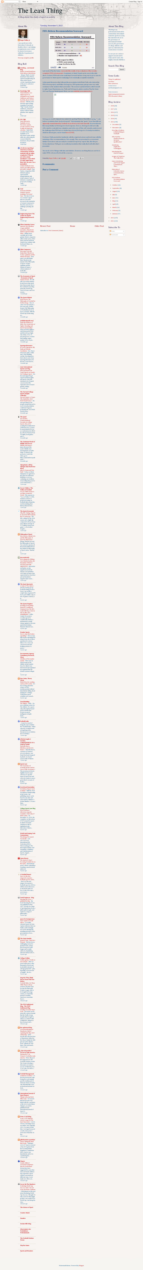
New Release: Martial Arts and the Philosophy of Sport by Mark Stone (27, 537)
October (115, 185)
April (114, 204)
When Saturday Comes (27, 224)
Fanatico (23, 1218)
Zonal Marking (24, 701)
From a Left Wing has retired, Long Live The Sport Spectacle (26, 1120)
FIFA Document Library (115, 96)
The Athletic (23, 703)
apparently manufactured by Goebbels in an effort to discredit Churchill (66, 123)
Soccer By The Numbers (27, 1184)
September (116, 188)
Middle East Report (26, 445)
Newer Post (45, 226)
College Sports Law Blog (27, 808)
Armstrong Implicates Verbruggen (116, 146)
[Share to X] (78, 158)
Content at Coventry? (26, 1075)
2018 (112, 106)
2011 (112, 221)
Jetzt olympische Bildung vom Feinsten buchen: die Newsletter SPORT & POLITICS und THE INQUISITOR (27, 563)
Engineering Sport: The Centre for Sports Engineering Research (27, 215)
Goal (21, 189)
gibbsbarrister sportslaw (27, 1139)
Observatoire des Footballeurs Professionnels (25, 1231)
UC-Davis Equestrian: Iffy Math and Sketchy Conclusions (27, 349)
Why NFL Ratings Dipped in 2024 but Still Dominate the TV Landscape (27, 514)
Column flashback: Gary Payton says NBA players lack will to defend (27, 167)
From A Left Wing (25, 1116)
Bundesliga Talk (25, 91)
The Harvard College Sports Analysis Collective (26, 393)
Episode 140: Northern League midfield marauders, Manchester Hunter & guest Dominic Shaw (27, 230)
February (115, 210)
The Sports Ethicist (26, 297)
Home (72, 226)
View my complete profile (26, 58)
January (115, 214)
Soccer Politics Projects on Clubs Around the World (27, 493)
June (114, 198)
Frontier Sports (24, 632)
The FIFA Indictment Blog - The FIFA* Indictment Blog (26, 1006)
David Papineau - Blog (27, 897)
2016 (112, 112)
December (115, 124)
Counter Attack (24, 1213)
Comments (114, 235)
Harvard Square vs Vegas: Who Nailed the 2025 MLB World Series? (27, 399)
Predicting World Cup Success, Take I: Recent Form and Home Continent (27, 1187)
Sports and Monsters (26, 1251)
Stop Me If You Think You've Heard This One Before (27, 979)
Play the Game (24, 1245)
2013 (112, 122)
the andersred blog (26, 1027)
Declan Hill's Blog (25, 1223)
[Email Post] (70, 158)
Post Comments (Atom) (55, 230)
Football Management (27, 1074)
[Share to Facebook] (81, 158)
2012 (112, 218)
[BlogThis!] (76, 158)
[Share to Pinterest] (83, 158)
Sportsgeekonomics (26, 345)
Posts (113, 231)
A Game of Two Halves (27, 586)
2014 (112, 118)
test (21, 219)
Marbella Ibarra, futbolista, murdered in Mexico (26, 747)
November (115, 127)
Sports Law (23, 764)
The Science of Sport (26, 1207)
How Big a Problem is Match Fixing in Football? (118, 132)
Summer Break (24, 280)
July (113, 194)
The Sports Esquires (26, 604)
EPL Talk (23, 119)
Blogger (81, 1265)
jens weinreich (24, 557)
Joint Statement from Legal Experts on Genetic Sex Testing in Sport (27, 372)
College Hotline (25, 958)
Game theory (24, 858)
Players (22, 1161)
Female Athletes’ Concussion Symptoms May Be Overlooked (26, 1164)
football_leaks (24, 721)
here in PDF (70, 132)
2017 (112, 109)
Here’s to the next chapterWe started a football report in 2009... (27, 878)
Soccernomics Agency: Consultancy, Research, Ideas (27, 655)
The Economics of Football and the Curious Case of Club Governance (27, 767)
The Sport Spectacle (26, 584)
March (114, 207)
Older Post (99, 226)
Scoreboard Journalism (27, 787)
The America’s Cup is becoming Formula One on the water (27, 861)
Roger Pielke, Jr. (54, 158)
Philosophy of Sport (26, 534)
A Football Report (25, 874)
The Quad (23, 417)
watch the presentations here (82, 91)
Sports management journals (116, 94)
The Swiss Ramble (26, 938)
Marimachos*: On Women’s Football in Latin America (27, 1056)
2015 (112, 115)
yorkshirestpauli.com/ (27, 320)
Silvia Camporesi (25, 249)
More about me (113, 83)
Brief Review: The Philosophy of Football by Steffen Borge (27, 301)
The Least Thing (40, 10)
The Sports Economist (27, 511)
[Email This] (74, 158)
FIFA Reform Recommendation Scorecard (118, 179)
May (113, 201)
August (114, 191)
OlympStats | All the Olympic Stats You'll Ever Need (27, 466)
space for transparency (27, 919)
